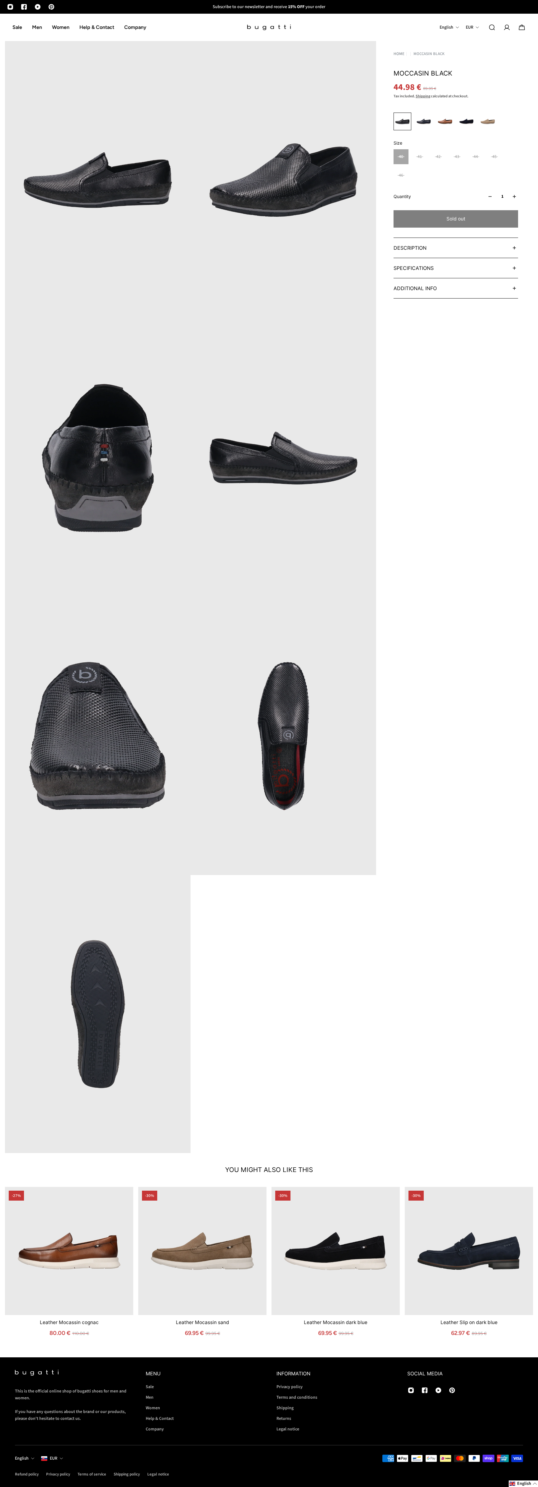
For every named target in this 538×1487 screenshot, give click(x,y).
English (22, 1458)
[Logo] (269, 27)
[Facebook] (24, 7)
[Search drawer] (491, 27)
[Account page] (506, 27)
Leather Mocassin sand (202, 1322)
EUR (53, 1458)
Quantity (402, 196)
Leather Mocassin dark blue (335, 1322)
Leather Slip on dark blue (469, 1322)
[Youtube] (38, 7)
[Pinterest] (51, 7)
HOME (399, 54)
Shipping (423, 96)
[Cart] (521, 27)
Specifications (414, 268)
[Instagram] (10, 7)
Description (410, 248)
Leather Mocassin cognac (69, 1322)
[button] (523, 1483)
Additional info (415, 288)
